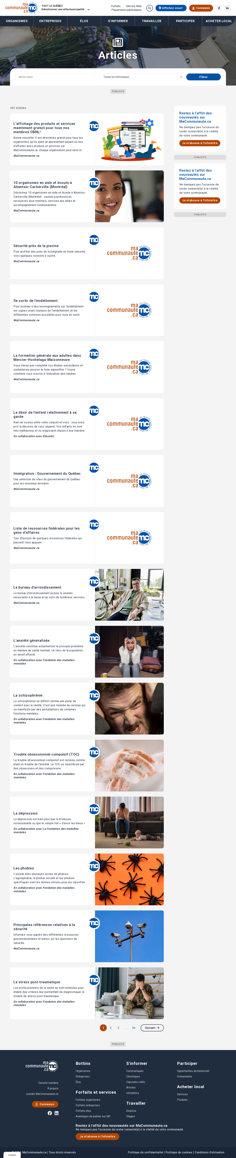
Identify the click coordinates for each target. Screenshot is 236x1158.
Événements (184, 1076)
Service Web (133, 6)
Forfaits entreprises (88, 1105)
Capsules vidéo (135, 1082)
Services (182, 1094)
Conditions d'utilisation (209, 1152)
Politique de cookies (179, 1152)
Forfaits (116, 6)
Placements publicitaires (126, 10)
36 (133, 1027)
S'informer (137, 1063)
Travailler (136, 1103)
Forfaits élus (83, 1110)
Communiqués (135, 1071)
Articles (131, 1087)
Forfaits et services (96, 1092)
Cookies (12, 1155)
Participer (187, 1063)
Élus (84, 21)
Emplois (131, 1110)
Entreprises (50, 21)
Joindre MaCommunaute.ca (42, 1094)
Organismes (17, 21)
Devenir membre (48, 1083)
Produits (182, 1099)
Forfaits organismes (88, 1099)
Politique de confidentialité (145, 1152)
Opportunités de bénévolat (193, 1071)
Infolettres (132, 1093)
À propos (52, 1088)
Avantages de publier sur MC (93, 1116)
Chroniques (133, 1076)
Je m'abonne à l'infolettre (200, 143)
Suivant (150, 1027)
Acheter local (190, 1086)
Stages (130, 1116)
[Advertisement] (200, 269)
